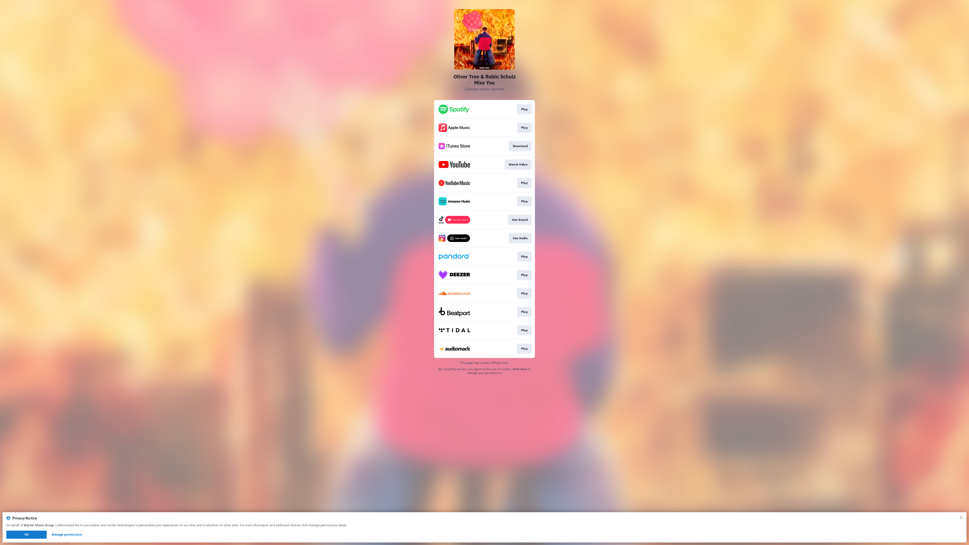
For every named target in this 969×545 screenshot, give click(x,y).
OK (26, 534)
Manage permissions (67, 534)
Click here (520, 369)
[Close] (961, 517)
